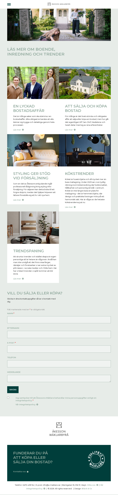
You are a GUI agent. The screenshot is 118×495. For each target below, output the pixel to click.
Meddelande (13, 372)
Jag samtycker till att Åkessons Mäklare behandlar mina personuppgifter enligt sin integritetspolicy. (56, 399)
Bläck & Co (87, 489)
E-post (11, 343)
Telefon (11, 357)
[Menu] (9, 4)
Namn (10, 313)
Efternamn (13, 328)
